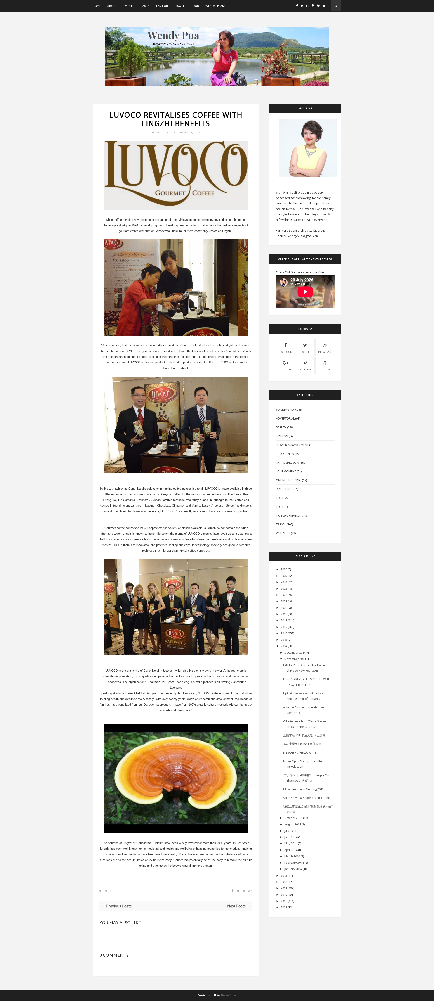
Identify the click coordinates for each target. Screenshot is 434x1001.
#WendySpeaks (287, 410)
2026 (284, 569)
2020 (284, 608)
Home (97, 5)
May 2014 (290, 843)
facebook (285, 351)
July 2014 (290, 831)
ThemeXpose (229, 995)
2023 (284, 588)
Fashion (162, 5)
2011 (284, 888)
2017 (284, 627)
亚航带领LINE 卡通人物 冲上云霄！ (305, 735)
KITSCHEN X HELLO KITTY (299, 752)
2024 (284, 582)
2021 (284, 601)
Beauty (144, 5)
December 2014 (295, 652)
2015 (284, 640)
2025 (284, 576)
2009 (284, 901)
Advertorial (285, 418)
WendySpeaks (215, 5)
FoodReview (285, 454)
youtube (324, 369)
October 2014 (293, 818)
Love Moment (286, 471)
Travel (180, 5)
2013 (284, 875)
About (112, 5)
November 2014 (295, 659)
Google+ (285, 369)
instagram (324, 351)
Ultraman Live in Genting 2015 (303, 789)
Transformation (288, 515)
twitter (305, 351)
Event (128, 5)
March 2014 (292, 856)
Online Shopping (288, 480)
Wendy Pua (164, 132)
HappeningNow (287, 462)
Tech (279, 498)
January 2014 (293, 869)
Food (195, 5)
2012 (284, 882)
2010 (284, 894)
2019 (284, 614)
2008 (284, 907)
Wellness (283, 533)
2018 (284, 620)
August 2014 (292, 824)
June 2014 (290, 837)
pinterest (305, 369)
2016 (284, 633)
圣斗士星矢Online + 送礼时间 (302, 744)
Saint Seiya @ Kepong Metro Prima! (307, 798)
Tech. (280, 507)
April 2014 (290, 850)
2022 (284, 595)
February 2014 (294, 863)
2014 (284, 646)
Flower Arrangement (292, 445)
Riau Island (284, 489)
